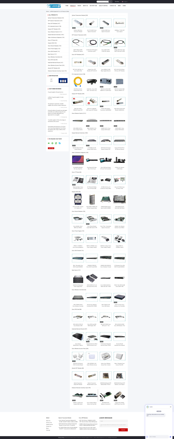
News (119, 5)
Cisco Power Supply (53, 48)
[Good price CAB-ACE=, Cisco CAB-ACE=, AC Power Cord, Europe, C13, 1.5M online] (92, 82)
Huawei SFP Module (53, 29)
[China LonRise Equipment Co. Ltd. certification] (51, 80)
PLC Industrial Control (53, 26)
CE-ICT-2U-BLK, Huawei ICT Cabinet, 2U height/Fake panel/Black (78, 208)
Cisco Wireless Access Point (55, 65)
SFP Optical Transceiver (54, 20)
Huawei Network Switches (54, 34)
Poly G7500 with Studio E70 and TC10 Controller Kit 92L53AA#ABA (105, 169)
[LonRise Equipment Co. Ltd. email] (49, 143)
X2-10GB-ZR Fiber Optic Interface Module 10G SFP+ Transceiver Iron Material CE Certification (68, 428)
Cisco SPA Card (51, 59)
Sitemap (48, 430)
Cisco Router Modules (53, 45)
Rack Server (51, 54)
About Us (85, 5)
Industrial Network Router (54, 62)
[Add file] (147, 436)
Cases (124, 5)
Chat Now (117, 1)
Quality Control (103, 5)
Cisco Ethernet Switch (53, 32)
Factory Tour (93, 5)
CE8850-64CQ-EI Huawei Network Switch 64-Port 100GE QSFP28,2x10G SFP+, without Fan (88, 425)
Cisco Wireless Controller (54, 57)
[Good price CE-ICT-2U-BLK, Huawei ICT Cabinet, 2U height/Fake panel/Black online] (78, 199)
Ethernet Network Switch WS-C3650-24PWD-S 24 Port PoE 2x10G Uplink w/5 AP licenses (88, 428)
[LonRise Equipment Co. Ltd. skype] (60, 143)
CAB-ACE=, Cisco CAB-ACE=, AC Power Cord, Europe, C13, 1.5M (92, 90)
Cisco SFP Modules (52, 23)
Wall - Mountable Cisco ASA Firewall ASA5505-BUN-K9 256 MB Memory (78, 267)
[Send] (171, 436)
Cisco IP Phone (51, 40)
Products (73, 5)
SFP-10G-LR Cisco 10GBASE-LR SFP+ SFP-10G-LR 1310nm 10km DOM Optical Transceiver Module (88, 421)
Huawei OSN (51, 43)
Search (110, 1)
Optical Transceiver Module (54, 18)
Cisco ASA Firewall (52, 51)
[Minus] (170, 407)
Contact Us (113, 5)
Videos (79, 5)
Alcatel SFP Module (53, 68)
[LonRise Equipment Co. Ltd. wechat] (57, 143)
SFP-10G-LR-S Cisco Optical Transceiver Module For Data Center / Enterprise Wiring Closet (68, 424)
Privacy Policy (61, 437)
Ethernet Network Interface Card (56, 71)
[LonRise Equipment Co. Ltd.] (53, 6)
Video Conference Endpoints (55, 37)
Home (67, 5)
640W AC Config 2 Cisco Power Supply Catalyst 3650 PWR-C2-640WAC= (105, 247)
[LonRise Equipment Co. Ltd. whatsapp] (53, 143)
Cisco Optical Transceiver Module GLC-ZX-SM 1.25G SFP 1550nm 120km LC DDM (68, 421)
